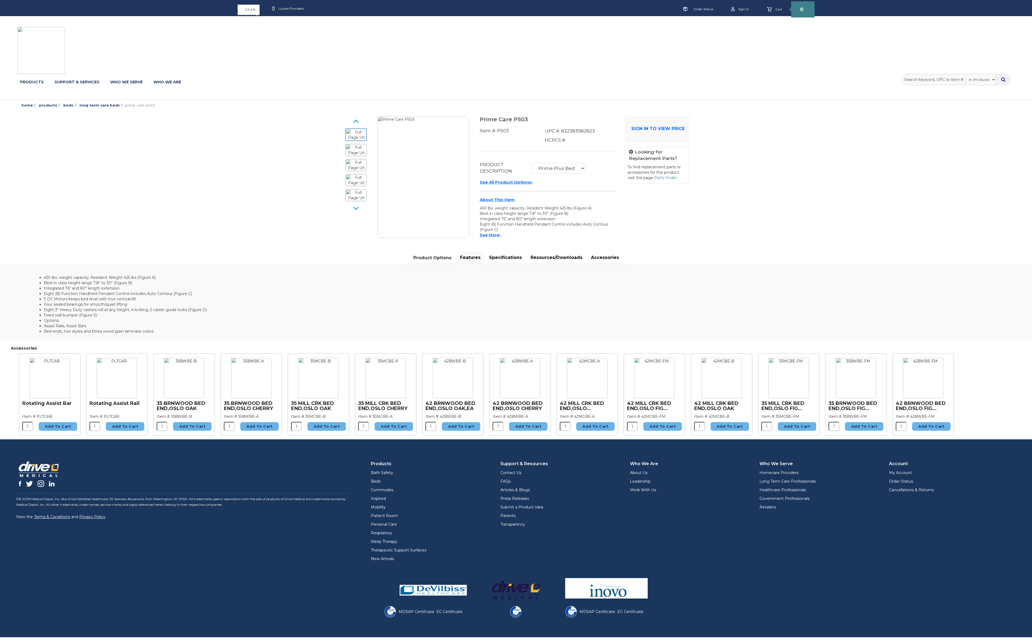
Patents (507, 515)
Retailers (767, 507)
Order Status (703, 9)
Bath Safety (382, 472)
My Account (900, 472)
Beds (376, 481)
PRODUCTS (32, 82)
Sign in (743, 9)
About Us (638, 472)
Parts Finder (665, 177)
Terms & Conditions (52, 516)
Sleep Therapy (384, 541)
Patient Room (384, 515)
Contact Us (510, 472)
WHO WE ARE (167, 82)
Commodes (382, 489)
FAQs (505, 481)
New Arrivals (382, 558)
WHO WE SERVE (126, 82)
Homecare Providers (778, 472)
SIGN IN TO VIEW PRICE (658, 128)
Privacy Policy (92, 516)
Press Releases (514, 498)
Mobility (378, 507)
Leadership (640, 481)
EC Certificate (449, 611)
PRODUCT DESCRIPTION (496, 168)
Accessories (605, 257)
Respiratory (381, 532)
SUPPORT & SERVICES (77, 82)
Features (470, 257)
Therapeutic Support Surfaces (398, 550)
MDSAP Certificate (416, 611)
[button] (249, 10)
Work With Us (643, 489)
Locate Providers (291, 8)
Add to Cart (58, 426)
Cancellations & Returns (911, 489)
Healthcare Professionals (782, 489)
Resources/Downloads (556, 257)
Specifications (505, 257)
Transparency (512, 524)
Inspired (378, 498)
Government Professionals (784, 498)
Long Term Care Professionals (787, 481)
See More (490, 235)
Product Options (432, 257)
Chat (396, 26)
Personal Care (384, 524)
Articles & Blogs (515, 489)
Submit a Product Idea (521, 507)
